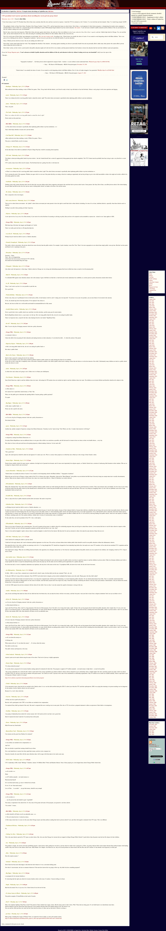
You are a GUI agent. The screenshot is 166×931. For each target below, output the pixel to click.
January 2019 (152, 448)
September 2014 (153, 533)
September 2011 (153, 592)
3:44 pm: (25, 683)
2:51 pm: (27, 536)
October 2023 (152, 355)
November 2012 (153, 569)
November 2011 (153, 589)
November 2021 (153, 392)
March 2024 (152, 347)
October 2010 (152, 610)
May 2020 (151, 422)
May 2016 (151, 501)
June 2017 (151, 479)
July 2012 (151, 576)
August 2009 (152, 633)
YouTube (151, 277)
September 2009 (153, 632)
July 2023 (151, 360)
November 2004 (153, 715)
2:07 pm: (25, 368)
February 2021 (152, 407)
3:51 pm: (26, 696)
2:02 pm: (25, 323)
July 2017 (151, 478)
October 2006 (152, 689)
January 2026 (152, 310)
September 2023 (153, 356)
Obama (151, 280)
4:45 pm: (31, 834)
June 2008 (151, 656)
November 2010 (153, 609)
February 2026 (152, 309)
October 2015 (152, 512)
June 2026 (151, 302)
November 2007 (153, 668)
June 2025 (151, 322)
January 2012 (152, 586)
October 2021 (152, 394)
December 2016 (153, 489)
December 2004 (153, 714)
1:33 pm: (27, 112)
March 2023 (152, 366)
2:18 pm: (28, 434)
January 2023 (152, 369)
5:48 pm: (27, 873)
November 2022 (153, 373)
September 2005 (153, 728)
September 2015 (153, 514)
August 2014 (152, 535)
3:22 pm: (28, 634)
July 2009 (151, 635)
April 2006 (152, 699)
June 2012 (151, 578)
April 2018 (152, 463)
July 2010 (151, 615)
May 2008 (151, 658)
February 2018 (152, 466)
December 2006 (153, 686)
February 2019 (152, 447)
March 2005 (152, 709)
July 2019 (151, 438)
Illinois (151, 275)
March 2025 (152, 327)
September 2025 (153, 317)
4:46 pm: (24, 843)
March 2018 (152, 465)
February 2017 (152, 486)
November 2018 (153, 451)
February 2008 (152, 663)
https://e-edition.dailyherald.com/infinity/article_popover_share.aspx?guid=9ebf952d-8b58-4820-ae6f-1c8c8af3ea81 (33, 918)
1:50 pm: (28, 234)
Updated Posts (152, 290)
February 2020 (152, 427)
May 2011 (151, 599)
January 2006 (152, 704)
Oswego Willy (9, 222)
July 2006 (151, 694)
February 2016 (152, 506)
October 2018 (152, 453)
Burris (150, 285)
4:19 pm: (33, 825)
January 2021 (152, 409)
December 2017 (153, 469)
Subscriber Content (153, 282)
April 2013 (152, 561)
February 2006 (152, 702)
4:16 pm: (27, 811)
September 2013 (153, 553)
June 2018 (151, 460)
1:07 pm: (25, 914)
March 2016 (152, 504)
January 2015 (152, 527)
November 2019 (153, 432)
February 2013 (152, 565)
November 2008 (153, 648)
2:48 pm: (29, 523)
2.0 (152, 744)
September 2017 (153, 474)
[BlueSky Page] (158, 29)
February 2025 (152, 329)
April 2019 (152, 443)
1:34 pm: (27, 124)
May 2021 (151, 402)
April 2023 (152, 365)
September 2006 (153, 691)
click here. (51, 11)
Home (150, 274)
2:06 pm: (31, 343)
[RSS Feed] (162, 29)
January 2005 (152, 712)
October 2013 (152, 551)
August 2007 (152, 673)
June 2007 (151, 676)
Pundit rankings (153, 279)
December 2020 (153, 410)
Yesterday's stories (137, 23)
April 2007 (152, 679)
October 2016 (152, 492)
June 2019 (151, 440)
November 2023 (153, 353)
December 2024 (153, 332)
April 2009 (152, 640)
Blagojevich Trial (153, 287)
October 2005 (152, 726)
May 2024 (151, 343)
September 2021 (153, 396)
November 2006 (153, 687)
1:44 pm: (27, 192)
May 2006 (151, 697)
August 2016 (152, 496)
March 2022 (152, 386)
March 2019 (152, 445)
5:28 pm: (26, 862)
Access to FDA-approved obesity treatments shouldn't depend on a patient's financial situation (146, 14)
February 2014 (152, 545)
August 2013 (152, 555)
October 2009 (152, 630)
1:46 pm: (32, 200)
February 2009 (152, 643)
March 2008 (152, 661)
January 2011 (152, 605)
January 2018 (152, 468)
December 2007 (153, 666)
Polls (150, 292)
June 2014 (151, 538)
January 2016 (152, 507)
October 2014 (152, 532)
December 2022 (153, 371)
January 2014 (152, 546)
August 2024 (152, 338)
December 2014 (153, 528)
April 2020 (152, 424)
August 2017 (152, 476)
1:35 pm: (27, 147)
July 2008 (151, 655)
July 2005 (151, 731)
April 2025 (152, 325)
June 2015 (151, 519)
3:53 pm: (26, 711)
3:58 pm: (31, 731)
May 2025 (151, 324)
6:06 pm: (25, 884)
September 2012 (153, 573)
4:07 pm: (28, 768)
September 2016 (153, 494)
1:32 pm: (25, 95)
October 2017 (152, 473)
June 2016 (151, 499)
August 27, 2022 (82, 73)
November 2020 (153, 412)
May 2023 (151, 363)
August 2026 (152, 299)
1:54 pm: (26, 275)
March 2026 (152, 307)
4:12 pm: (28, 794)
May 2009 (151, 638)
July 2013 (151, 556)
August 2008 (152, 653)
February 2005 (152, 710)
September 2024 (153, 337)
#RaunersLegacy (93, 61)
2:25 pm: (28, 460)
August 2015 (152, 515)
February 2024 (152, 348)
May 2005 (151, 734)
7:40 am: (24, 902)
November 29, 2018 (82, 64)
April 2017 (152, 483)
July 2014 (151, 537)
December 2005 (153, 705)
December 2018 (153, 450)
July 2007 (151, 674)
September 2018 (153, 455)
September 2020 (153, 415)
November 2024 (153, 333)
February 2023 (152, 368)
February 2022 (152, 388)
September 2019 (153, 435)
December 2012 (153, 568)
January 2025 (152, 330)
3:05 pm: (31, 570)
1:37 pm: (28, 168)
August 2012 (152, 574)
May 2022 (151, 383)
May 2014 (151, 540)
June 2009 (151, 637)
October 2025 (152, 315)
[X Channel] (154, 29)
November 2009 (153, 628)
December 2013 (153, 548)
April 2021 (152, 404)
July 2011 (151, 596)
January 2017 (152, 487)
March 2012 (152, 583)
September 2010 (153, 612)
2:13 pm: (25, 426)
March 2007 (152, 681)
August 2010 (152, 614)
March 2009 (152, 642)
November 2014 (153, 530)
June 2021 (151, 401)
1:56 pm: (30, 295)
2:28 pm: (29, 484)
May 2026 (151, 304)
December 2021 (153, 391)
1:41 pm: (27, 181)
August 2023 (152, 358)
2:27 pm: (31, 470)
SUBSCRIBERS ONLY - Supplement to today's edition (147, 17)
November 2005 (153, 724)
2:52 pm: (31, 557)
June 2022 (151, 381)
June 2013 (151, 558)
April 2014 (152, 542)
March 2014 (152, 543)
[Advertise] (139, 28)
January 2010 (152, 625)
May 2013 (151, 560)
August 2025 (152, 319)
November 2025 (153, 314)
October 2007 (152, 669)
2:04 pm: (28, 332)
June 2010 (151, 617)
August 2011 (152, 594)
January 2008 (152, 664)
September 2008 (153, 651)
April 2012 (152, 581)
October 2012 (152, 571)
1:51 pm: (33, 242)
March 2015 (152, 524)
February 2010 (152, 624)
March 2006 (152, 701)
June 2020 (151, 420)
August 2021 (152, 397)
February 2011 (152, 604)
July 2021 (151, 399)
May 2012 (151, 579)
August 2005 (152, 729)
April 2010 (152, 620)
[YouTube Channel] (151, 29)
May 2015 (151, 520)
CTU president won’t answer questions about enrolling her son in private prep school (29, 16)
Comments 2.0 (154, 746)
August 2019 (152, 437)
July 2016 (151, 497)
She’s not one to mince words (46, 36)
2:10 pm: (27, 414)
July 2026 (151, 301)
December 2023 (153, 351)
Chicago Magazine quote (13, 52)
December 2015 (153, 509)
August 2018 (152, 456)
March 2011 (152, 602)
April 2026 (152, 306)
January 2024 (152, 350)
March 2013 (152, 563)
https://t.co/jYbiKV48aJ (108, 70)
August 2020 (152, 417)
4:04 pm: (28, 760)
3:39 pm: (30, 654)
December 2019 (153, 430)
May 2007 (151, 678)
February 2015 (152, 525)
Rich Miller (9, 124)
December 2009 (153, 627)
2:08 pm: (28, 377)
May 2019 (151, 442)
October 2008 (152, 650)
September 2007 (153, 671)
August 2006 (152, 692)
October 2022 (152, 374)
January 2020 (152, 428)
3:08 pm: (25, 590)
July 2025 (151, 320)
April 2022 (152, 384)
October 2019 (152, 433)
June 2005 (151, 732)
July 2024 (151, 340)
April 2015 (152, 522)
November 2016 (153, 491)
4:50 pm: (24, 853)
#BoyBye (100, 70)
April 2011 (152, 601)
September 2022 (153, 376)
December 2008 (153, 646)
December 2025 (153, 312)
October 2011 (152, 591)
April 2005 (152, 707)
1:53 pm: (27, 266)
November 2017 (153, 471)
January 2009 (152, 645)
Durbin (151, 283)
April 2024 (152, 345)
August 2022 (152, 378)
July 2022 (151, 379)
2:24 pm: (31, 449)
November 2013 (153, 550)
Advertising (152, 288)
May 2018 (151, 461)
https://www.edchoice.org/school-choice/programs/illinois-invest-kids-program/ (24, 678)
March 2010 (152, 622)
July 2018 (151, 458)
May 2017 (151, 481)
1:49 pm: (28, 222)
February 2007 (152, 683)
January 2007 (152, 684)
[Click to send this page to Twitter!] (7, 80)
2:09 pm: (27, 403)
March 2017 (152, 484)
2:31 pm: (29, 496)
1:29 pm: (27, 86)
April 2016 (152, 502)
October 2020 (152, 414)
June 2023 (151, 361)
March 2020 (152, 425)
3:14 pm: (27, 599)
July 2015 (151, 517)
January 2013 (152, 566)
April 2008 (152, 660)
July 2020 (151, 419)
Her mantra (77, 27)
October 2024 (152, 335)
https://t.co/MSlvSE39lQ (103, 61)
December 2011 (153, 587)
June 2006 (151, 696)
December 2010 (153, 607)
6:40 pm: (36, 893)
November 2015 (153, 510)
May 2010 (151, 619)
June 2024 (151, 342)
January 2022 (152, 389)
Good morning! (136, 11)
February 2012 (152, 584)
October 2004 (152, 717)
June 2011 (151, 597)
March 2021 (152, 406)
